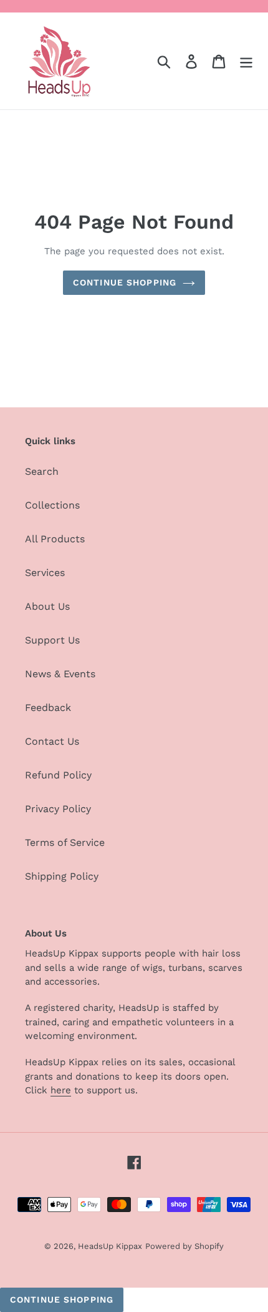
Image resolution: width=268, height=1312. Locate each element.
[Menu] (246, 61)
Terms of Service (65, 842)
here (60, 1090)
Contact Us (52, 741)
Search (42, 471)
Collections (52, 505)
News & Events (60, 674)
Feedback (48, 707)
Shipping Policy (61, 876)
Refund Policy (58, 775)
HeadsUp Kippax (110, 1246)
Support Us (52, 640)
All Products (55, 539)
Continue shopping (124, 282)
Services (45, 573)
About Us (47, 606)
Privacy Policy (58, 809)
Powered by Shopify (184, 1246)
